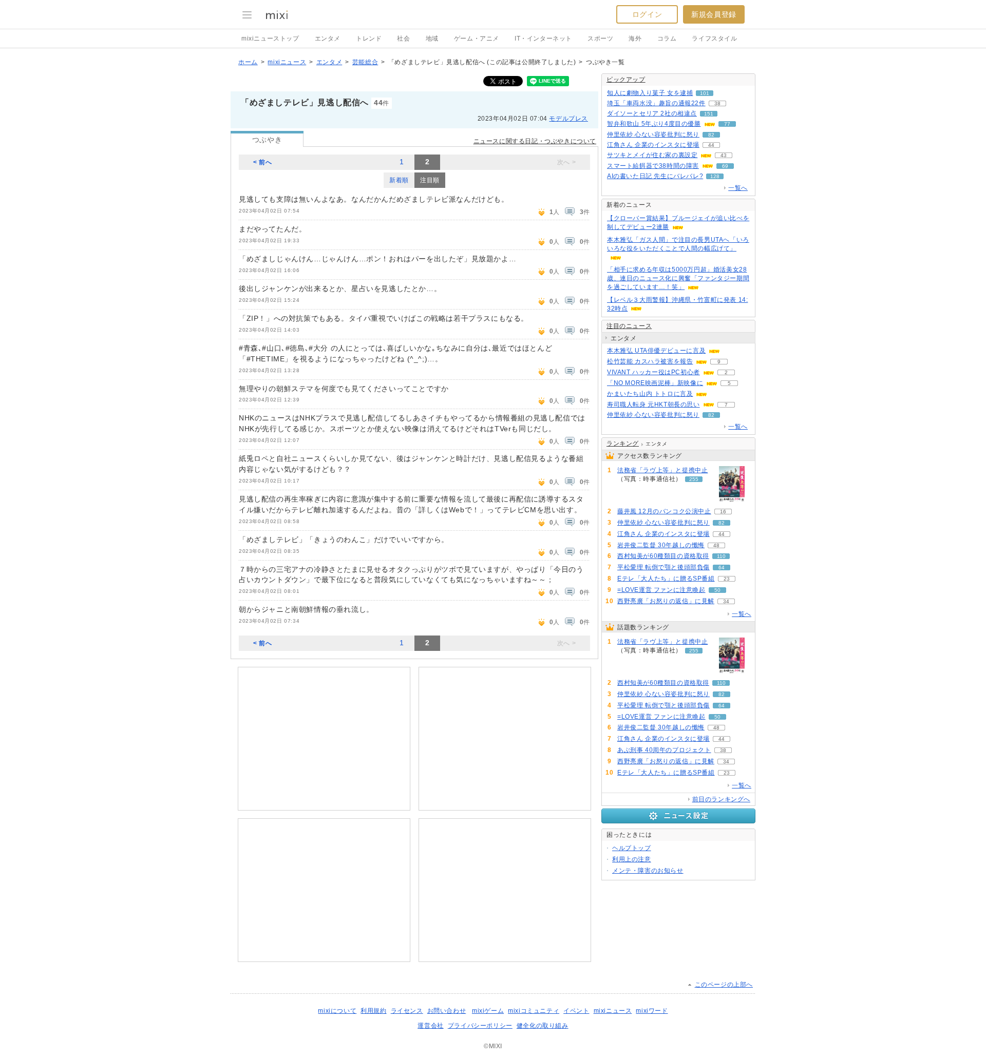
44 (711, 145)
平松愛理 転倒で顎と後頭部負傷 (663, 567)
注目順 (430, 180)
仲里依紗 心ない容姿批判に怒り (653, 134)
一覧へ (738, 187)
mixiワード (652, 1010)
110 (721, 556)
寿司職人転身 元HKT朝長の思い (653, 404)
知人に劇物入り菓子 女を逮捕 (650, 93)
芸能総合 (365, 62)
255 (693, 479)
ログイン (647, 14)
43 (723, 155)
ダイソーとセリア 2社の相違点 (652, 113)
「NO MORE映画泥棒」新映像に (655, 383)
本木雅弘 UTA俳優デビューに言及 (656, 350)
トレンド (369, 38)
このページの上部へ (724, 984)
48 (716, 545)
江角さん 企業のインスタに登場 (653, 144)
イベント (576, 1010)
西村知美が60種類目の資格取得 (663, 556)
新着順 (399, 180)
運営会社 (430, 1025)
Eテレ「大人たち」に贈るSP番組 (666, 578)
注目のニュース (629, 326)
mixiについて (337, 1010)
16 (723, 511)
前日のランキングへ (721, 799)
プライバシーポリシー (480, 1025)
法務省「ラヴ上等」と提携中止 (662, 470)
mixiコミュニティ (533, 1010)
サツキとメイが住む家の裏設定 (652, 155)
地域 (432, 38)
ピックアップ (626, 79)
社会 (403, 38)
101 (704, 93)
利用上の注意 (631, 859)
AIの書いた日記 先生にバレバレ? (655, 176)
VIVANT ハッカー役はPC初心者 (653, 372)
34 (726, 601)
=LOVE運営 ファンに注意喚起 (661, 589)
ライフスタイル (714, 38)
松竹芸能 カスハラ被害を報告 (650, 361)
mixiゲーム (488, 1010)
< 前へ (262, 162)
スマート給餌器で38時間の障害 (653, 165)
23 (727, 579)
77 (727, 124)
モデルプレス (568, 118)
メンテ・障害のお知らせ (648, 870)
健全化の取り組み (542, 1025)
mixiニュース (287, 62)
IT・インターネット (543, 38)
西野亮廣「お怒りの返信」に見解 (665, 601)
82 (711, 135)
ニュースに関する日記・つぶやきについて (534, 141)
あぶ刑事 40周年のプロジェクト (664, 750)
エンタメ (327, 38)
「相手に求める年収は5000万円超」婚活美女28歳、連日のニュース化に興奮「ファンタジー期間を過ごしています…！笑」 (678, 278)
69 (725, 166)
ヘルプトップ (631, 848)
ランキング (622, 443)
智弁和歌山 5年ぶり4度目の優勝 (654, 123)
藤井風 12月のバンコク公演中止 (664, 511)
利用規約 (373, 1010)
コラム (667, 38)
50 (717, 590)
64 (721, 567)
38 (717, 103)
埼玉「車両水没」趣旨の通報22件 (656, 103)
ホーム (248, 62)
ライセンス (407, 1010)
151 (708, 114)
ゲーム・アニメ (476, 38)
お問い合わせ (446, 1010)
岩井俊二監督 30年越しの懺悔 (661, 545)
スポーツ (600, 38)
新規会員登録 (713, 14)
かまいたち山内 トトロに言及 (650, 393)
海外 (635, 38)
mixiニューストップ (270, 38)
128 (714, 176)
